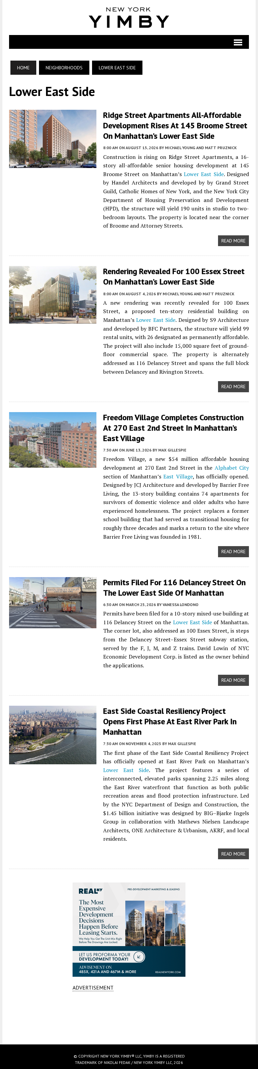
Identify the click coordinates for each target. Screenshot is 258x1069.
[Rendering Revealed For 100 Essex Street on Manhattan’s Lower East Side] (52, 318)
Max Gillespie (172, 450)
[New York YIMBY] (129, 17)
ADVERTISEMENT (93, 987)
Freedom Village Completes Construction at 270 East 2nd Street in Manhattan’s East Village (173, 427)
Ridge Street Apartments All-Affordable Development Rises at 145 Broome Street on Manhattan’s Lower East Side (175, 125)
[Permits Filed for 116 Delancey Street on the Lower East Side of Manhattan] (52, 623)
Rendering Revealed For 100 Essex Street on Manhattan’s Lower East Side (174, 276)
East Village (177, 476)
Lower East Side (204, 174)
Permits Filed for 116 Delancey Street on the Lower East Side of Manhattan (174, 587)
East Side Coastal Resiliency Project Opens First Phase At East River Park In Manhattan (169, 721)
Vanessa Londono (181, 604)
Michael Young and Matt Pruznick (201, 147)
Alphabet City (232, 467)
